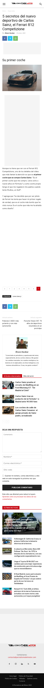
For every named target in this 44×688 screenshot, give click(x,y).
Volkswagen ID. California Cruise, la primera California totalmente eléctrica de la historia (27, 541)
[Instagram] (15, 664)
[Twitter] (10, 38)
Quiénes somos (32, 678)
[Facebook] (4, 38)
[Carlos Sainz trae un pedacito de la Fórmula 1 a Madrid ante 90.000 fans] (8, 399)
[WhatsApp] (15, 38)
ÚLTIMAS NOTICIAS (11, 508)
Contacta (22, 681)
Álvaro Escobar (10, 33)
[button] (4, 4)
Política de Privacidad (26, 676)
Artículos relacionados (12, 376)
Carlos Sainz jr (17, 296)
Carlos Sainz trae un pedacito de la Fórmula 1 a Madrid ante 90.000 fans (27, 399)
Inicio (4, 11)
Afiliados (22, 678)
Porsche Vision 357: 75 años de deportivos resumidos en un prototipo (33, 324)
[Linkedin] (22, 664)
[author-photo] (22, 349)
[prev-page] (3, 421)
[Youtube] (34, 664)
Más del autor (28, 376)
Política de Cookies (11, 678)
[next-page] (7, 421)
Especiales (11, 11)
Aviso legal (13, 676)
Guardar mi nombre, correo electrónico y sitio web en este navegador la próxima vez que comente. (20, 478)
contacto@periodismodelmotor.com (22, 657)
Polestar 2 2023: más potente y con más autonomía (10, 323)
